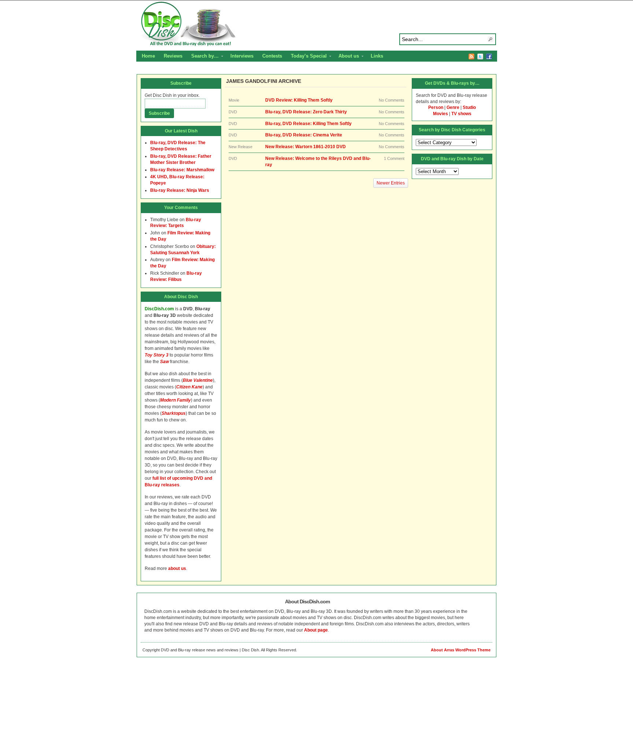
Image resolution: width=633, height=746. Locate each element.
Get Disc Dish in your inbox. (172, 95)
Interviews (241, 56)
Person (435, 107)
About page (316, 630)
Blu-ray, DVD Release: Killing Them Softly (308, 123)
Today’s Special (306, 57)
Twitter (480, 56)
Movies (440, 113)
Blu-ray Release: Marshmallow (182, 169)
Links (377, 56)
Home (148, 56)
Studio (469, 107)
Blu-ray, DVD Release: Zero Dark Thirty (306, 111)
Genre (453, 107)
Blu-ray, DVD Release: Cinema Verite (303, 135)
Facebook (489, 56)
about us (177, 568)
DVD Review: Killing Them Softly (299, 100)
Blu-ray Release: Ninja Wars (179, 190)
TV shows (461, 113)
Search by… (203, 57)
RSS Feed (471, 56)
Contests (272, 56)
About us (346, 57)
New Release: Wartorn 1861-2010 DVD (305, 146)
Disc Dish (316, 24)
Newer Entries (391, 183)
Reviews (173, 56)
